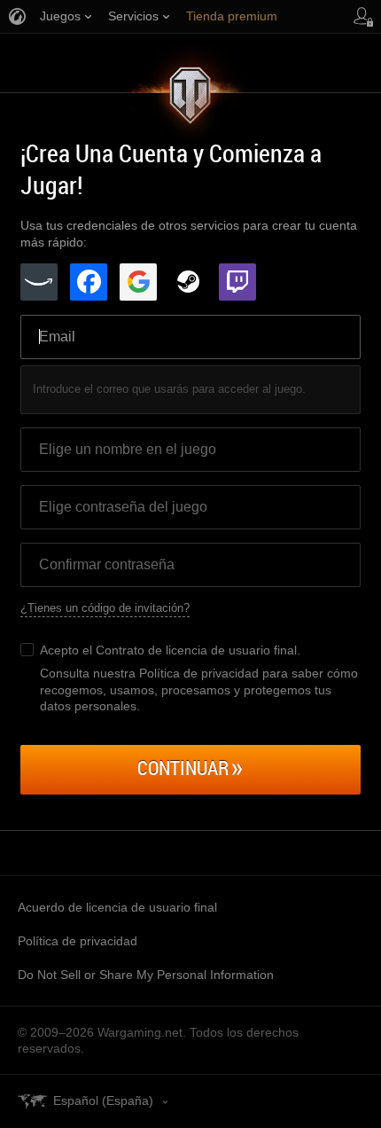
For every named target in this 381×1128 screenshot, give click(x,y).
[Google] (138, 282)
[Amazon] (39, 282)
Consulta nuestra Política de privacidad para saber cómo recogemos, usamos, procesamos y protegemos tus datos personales (199, 689)
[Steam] (187, 282)
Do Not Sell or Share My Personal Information (146, 974)
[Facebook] (88, 282)
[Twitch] (237, 282)
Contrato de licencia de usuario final (196, 650)
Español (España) (103, 1100)
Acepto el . (170, 650)
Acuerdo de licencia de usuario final (117, 907)
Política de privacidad (77, 941)
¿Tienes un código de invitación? (105, 608)
